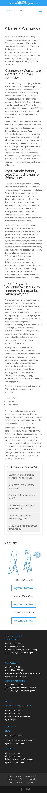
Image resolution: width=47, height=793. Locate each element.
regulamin (31, 779)
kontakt (20, 782)
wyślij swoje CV (11, 719)
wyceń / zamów (23, 588)
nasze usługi (30, 776)
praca (19, 776)
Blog (12, 782)
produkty (12, 779)
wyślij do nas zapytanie (14, 743)
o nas (10, 776)
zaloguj (31, 782)
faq (21, 779)
